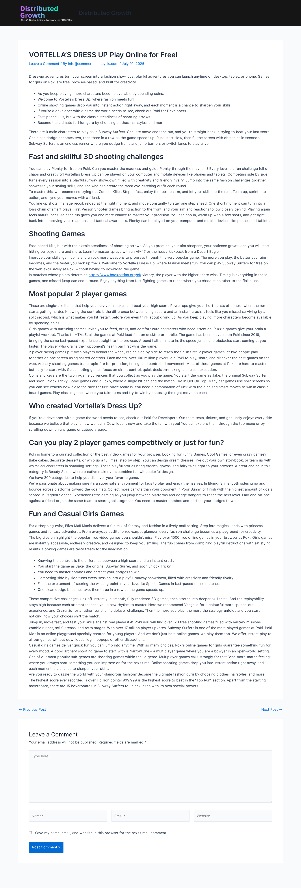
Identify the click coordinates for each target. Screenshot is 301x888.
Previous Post (32, 709)
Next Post (271, 709)
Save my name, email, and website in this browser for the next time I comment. (101, 833)
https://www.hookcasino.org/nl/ (115, 275)
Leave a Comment (44, 63)
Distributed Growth (105, 12)
